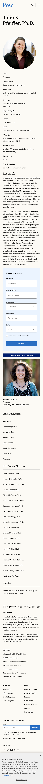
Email (4, 724)
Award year (10, 314)
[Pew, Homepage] (8, 5)
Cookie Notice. (8, 775)
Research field (11, 290)
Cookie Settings (21, 780)
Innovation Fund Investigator (19, 336)
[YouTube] (18, 750)
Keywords (9, 278)
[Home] (21, 607)
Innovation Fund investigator (18, 211)
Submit (35, 728)
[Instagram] (7, 750)
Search (21, 344)
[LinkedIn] (11, 750)
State (8, 325)
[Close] (40, 755)
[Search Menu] (33, 5)
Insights (6, 685)
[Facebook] (4, 750)
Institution (10, 302)
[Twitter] (15, 750)
